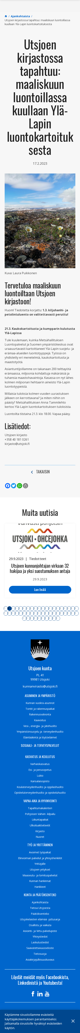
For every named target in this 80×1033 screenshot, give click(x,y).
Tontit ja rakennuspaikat (40, 709)
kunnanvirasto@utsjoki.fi (40, 686)
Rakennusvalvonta (40, 714)
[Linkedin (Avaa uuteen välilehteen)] (40, 994)
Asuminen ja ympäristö (40, 695)
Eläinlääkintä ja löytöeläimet (40, 737)
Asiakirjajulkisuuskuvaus (40, 959)
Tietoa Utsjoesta (40, 908)
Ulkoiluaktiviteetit (40, 825)
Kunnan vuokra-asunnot (40, 703)
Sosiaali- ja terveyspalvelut (40, 745)
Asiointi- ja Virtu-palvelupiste (40, 931)
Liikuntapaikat (40, 819)
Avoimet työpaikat (40, 852)
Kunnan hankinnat (40, 881)
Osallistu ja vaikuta (40, 925)
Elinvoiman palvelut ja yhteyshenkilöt (40, 858)
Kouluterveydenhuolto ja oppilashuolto (40, 787)
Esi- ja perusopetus (40, 770)
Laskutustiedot (40, 942)
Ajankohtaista (40, 902)
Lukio (40, 775)
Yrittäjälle (40, 863)
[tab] (6, 608)
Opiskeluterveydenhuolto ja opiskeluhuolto (40, 792)
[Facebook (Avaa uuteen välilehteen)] (33, 994)
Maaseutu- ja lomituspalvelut (40, 875)
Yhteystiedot (40, 936)
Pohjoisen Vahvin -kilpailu (40, 814)
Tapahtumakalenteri (40, 808)
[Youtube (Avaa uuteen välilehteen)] (47, 994)
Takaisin (43, 471)
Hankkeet (40, 887)
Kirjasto (40, 831)
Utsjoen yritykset (40, 869)
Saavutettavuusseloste (40, 948)
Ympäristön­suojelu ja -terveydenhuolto (40, 731)
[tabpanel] (40, 561)
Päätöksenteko (40, 913)
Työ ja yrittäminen (40, 845)
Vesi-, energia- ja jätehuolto (40, 726)
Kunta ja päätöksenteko (40, 895)
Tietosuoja (40, 954)
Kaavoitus (40, 720)
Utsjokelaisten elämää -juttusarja (40, 919)
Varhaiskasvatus (40, 764)
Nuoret (40, 837)
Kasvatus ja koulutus (40, 756)
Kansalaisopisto (40, 781)
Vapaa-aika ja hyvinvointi (40, 801)
